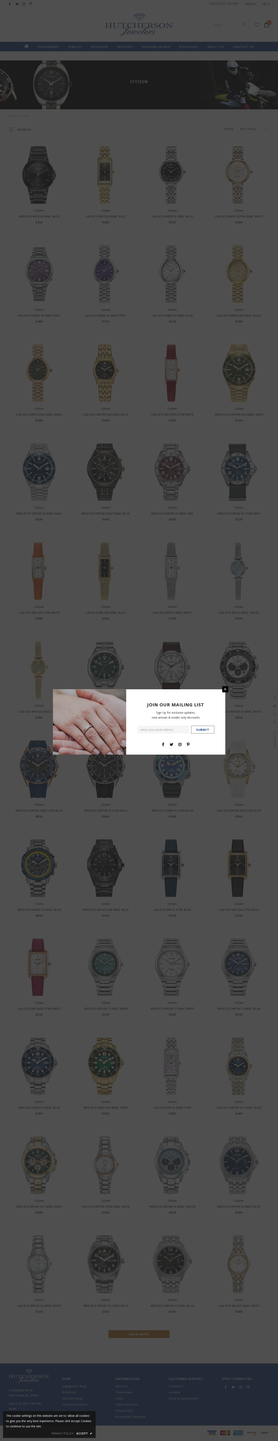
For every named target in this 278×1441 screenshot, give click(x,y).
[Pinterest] (188, 744)
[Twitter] (172, 744)
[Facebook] (163, 744)
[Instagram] (180, 744)
